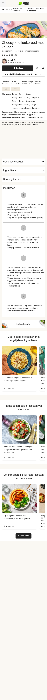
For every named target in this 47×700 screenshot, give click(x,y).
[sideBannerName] (23, 142)
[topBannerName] (23, 17)
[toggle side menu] (3, 3)
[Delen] (43, 68)
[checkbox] (2, 55)
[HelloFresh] (23, 3)
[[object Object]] (37, 68)
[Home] (3, 9)
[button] (23, 170)
